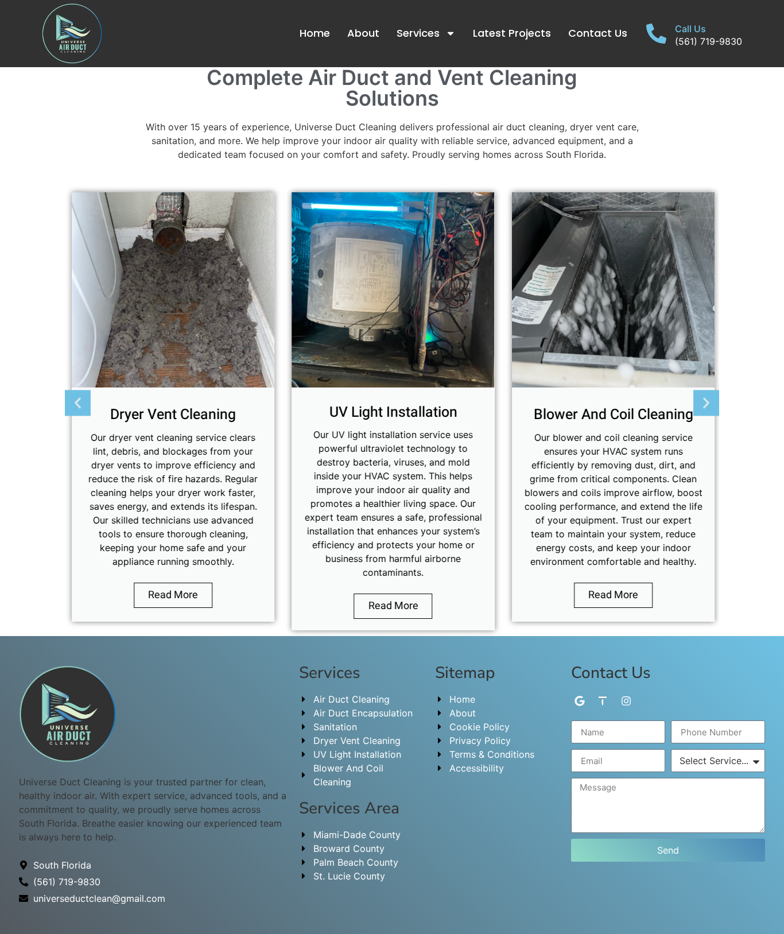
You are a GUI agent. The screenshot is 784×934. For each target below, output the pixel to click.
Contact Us (597, 33)
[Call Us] (656, 34)
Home (315, 33)
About (363, 33)
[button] (78, 403)
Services (418, 33)
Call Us (690, 28)
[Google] (579, 700)
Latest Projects (512, 33)
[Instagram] (626, 700)
